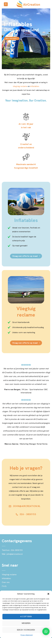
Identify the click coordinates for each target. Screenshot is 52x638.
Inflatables (6, 578)
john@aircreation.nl (15, 554)
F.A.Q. (4, 586)
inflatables (34, 86)
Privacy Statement (27, 635)
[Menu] (6, 4)
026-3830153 (16, 550)
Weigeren (26, 623)
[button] (48, 594)
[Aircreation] (28, 4)
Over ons (6, 582)
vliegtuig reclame (20, 86)
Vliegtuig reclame (9, 574)
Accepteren (26, 616)
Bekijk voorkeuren (26, 630)
